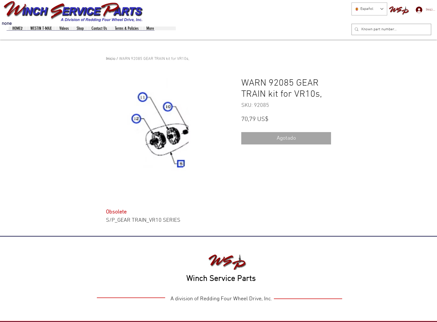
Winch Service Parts (221, 279)
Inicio (110, 58)
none (7, 24)
